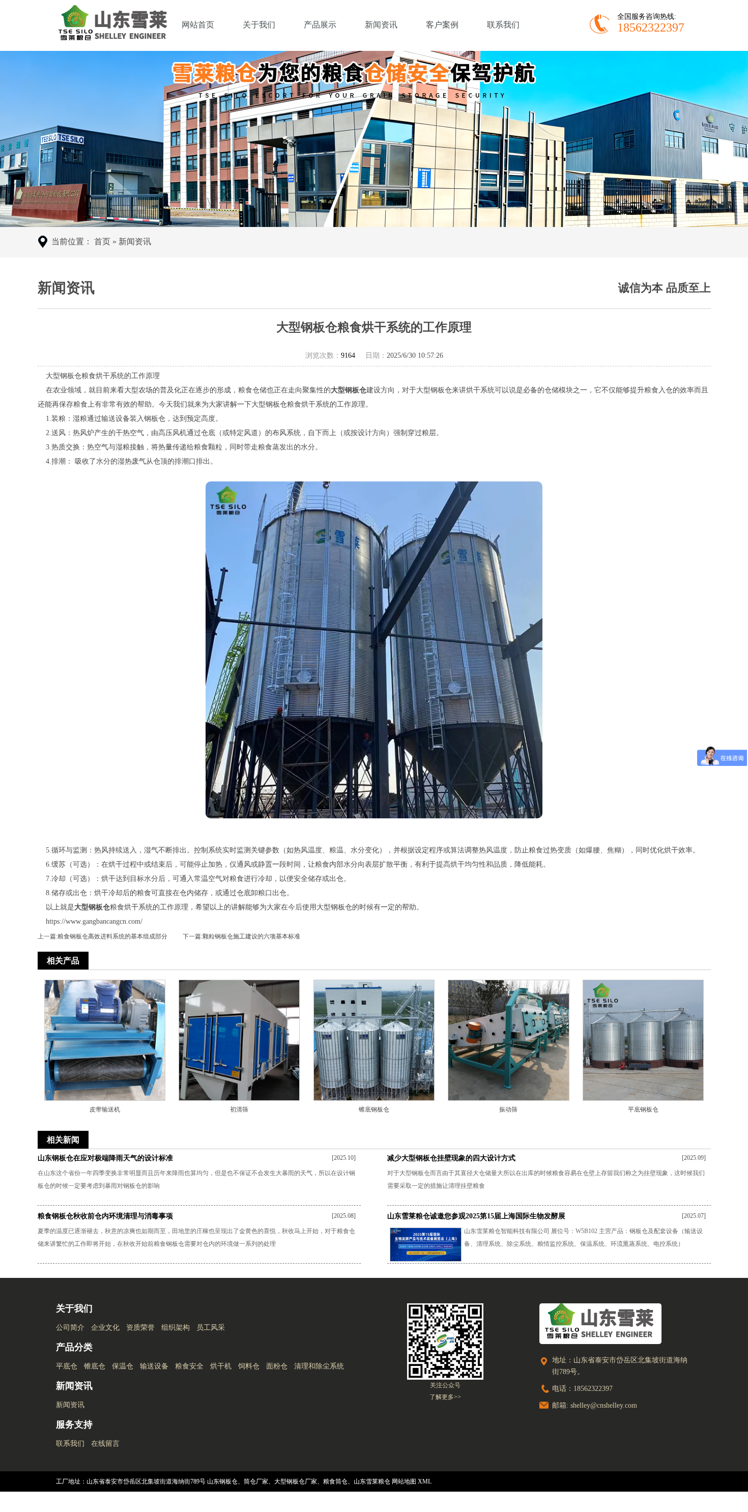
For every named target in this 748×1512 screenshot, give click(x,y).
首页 (102, 241)
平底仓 (66, 1366)
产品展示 (320, 24)
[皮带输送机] (104, 1039)
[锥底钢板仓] (374, 1039)
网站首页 (198, 24)
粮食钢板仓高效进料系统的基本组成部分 (112, 936)
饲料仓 (249, 1366)
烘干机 (221, 1366)
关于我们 (259, 24)
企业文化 (105, 1327)
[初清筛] (239, 1039)
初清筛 (239, 1109)
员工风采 (210, 1327)
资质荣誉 (140, 1327)
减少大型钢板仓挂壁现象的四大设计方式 (451, 1158)
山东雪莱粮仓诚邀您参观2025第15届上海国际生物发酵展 (476, 1216)
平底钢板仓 (643, 1109)
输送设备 (154, 1366)
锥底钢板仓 (374, 1109)
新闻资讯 (381, 24)
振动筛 (508, 1109)
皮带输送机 (105, 1109)
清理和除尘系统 (319, 1366)
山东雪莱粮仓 (372, 1481)
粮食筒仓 (335, 1481)
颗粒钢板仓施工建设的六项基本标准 (251, 936)
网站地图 (404, 1481)
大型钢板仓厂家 (295, 1481)
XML (424, 1481)
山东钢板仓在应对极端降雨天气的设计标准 (105, 1158)
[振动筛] (508, 1039)
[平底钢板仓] (643, 1039)
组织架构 (175, 1327)
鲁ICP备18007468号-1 (663, 1501)
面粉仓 (276, 1366)
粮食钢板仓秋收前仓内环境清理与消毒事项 (105, 1216)
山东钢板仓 (222, 1481)
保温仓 (122, 1366)
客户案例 (442, 24)
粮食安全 (189, 1366)
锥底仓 (94, 1366)
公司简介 (70, 1327)
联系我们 (503, 24)
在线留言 (105, 1443)
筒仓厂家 (256, 1481)
